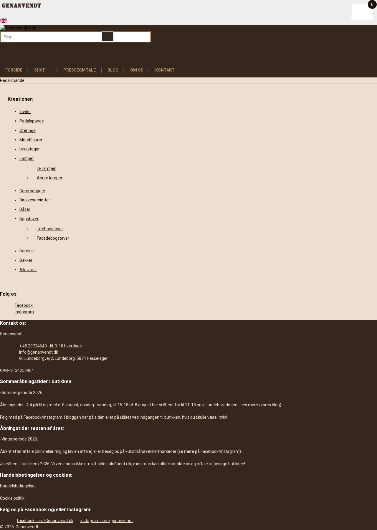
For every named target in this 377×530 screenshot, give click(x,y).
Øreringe (27, 130)
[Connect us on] (15, 15)
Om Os (136, 70)
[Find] (107, 36)
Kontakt (165, 70)
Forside (13, 70)
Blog (113, 70)
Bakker (25, 260)
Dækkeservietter (34, 200)
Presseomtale (79, 70)
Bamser (26, 251)
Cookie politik (12, 498)
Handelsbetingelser (18, 485)
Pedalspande (31, 121)
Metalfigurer (30, 140)
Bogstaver (29, 218)
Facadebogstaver (53, 238)
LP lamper (46, 168)
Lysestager (29, 149)
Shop (40, 70)
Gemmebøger (32, 190)
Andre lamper (49, 177)
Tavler (25, 111)
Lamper (26, 158)
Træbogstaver (50, 228)
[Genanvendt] (18, 28)
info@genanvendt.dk (38, 352)
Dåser (24, 209)
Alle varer (28, 269)
